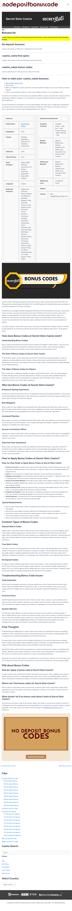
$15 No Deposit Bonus (11, 787)
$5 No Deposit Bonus (10, 781)
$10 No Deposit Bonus (11, 784)
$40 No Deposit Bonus (11, 799)
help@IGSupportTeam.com (52, 708)
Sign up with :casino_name (14, 83)
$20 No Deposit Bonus (11, 790)
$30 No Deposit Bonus (11, 796)
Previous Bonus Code (8, 766)
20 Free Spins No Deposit (12, 820)
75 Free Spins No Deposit (12, 832)
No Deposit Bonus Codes (36, 757)
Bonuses (17, 27)
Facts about (54, 27)
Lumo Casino (6, 870)
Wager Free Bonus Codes (10, 841)
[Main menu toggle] (68, 4)
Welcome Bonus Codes (9, 838)
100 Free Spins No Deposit (12, 835)
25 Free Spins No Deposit (12, 823)
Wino (3, 861)
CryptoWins (5, 867)
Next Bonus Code (65, 766)
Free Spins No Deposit (9, 811)
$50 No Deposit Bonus (11, 802)
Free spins (34, 27)
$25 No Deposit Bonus (11, 793)
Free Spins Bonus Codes (10, 808)
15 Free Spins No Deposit (12, 817)
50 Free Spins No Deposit (12, 829)
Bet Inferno (5, 864)
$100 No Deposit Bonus (11, 805)
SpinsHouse (6, 873)
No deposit (25, 27)
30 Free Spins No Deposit (12, 826)
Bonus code (44, 27)
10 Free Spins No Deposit (12, 814)
